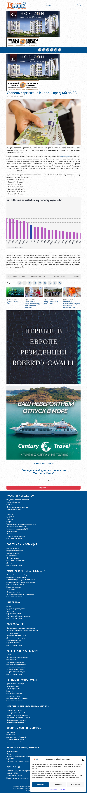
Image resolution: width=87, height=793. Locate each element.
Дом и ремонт (11, 563)
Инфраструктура (12, 686)
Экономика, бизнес (59, 276)
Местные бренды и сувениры (17, 698)
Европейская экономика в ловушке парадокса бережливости (71, 304)
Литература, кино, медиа (15, 669)
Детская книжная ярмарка (16, 720)
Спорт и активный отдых (15, 672)
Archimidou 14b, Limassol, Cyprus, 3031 (20, 771)
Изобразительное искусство (17, 657)
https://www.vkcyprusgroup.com (17, 778)
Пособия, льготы (12, 558)
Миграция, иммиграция (14, 551)
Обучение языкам (13, 643)
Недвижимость (12, 556)
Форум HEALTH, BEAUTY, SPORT (17, 715)
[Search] (77, 5)
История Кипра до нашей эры (17, 575)
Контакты (13, 766)
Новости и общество (20, 495)
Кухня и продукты (13, 689)
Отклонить (58, 784)
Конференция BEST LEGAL (16, 713)
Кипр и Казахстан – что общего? (52, 303)
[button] (83, 759)
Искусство (10, 611)
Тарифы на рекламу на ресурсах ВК (19, 756)
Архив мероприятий (13, 742)
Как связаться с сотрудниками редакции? (22, 761)
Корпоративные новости (15, 536)
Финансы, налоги (12, 553)
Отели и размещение (14, 693)
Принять (40, 784)
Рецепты (9, 691)
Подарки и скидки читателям (17, 754)
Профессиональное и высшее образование (22, 631)
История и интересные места (25, 570)
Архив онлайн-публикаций (16, 737)
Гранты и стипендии (13, 640)
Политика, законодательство (17, 507)
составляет (65, 157)
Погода (9, 534)
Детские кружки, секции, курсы (17, 638)
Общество (10, 512)
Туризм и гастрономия (21, 679)
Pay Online (10, 759)
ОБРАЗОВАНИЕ (15, 624)
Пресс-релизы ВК (13, 751)
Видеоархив (10, 735)
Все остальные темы (14, 539)
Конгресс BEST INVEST (14, 710)
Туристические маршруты (15, 684)
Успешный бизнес (13, 502)
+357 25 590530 (12, 773)
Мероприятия (11, 660)
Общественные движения (15, 667)
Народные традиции (13, 587)
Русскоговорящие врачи (15, 560)
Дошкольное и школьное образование (20, 628)
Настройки (75, 784)
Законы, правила (12, 548)
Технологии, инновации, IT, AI (17, 529)
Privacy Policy (53, 789)
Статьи (9, 505)
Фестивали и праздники (15, 662)
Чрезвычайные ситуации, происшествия (21, 524)
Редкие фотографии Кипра (16, 577)
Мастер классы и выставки (16, 664)
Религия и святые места (15, 585)
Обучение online (12, 633)
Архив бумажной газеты (15, 739)
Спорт (8, 522)
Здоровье (10, 517)
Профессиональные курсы (16, 635)
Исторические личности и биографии (20, 594)
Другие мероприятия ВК (15, 723)
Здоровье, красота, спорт (15, 609)
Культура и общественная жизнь (18, 616)
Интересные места (13, 592)
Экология (9, 514)
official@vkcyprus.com (14, 776)
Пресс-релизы (11, 531)
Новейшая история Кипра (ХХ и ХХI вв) (20, 582)
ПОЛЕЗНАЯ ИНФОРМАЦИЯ (21, 544)
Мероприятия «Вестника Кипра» (27, 706)
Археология (10, 589)
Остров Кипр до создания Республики (20, 580)
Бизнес (9, 606)
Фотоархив (10, 732)
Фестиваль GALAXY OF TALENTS (18, 718)
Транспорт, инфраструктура (16, 527)
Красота (9, 519)
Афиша (9, 655)
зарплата (76, 276)
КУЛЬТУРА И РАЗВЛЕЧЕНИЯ (22, 650)
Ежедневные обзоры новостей (17, 500)
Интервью (13, 602)
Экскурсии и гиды (13, 696)
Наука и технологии (13, 614)
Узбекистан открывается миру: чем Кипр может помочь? (32, 304)
